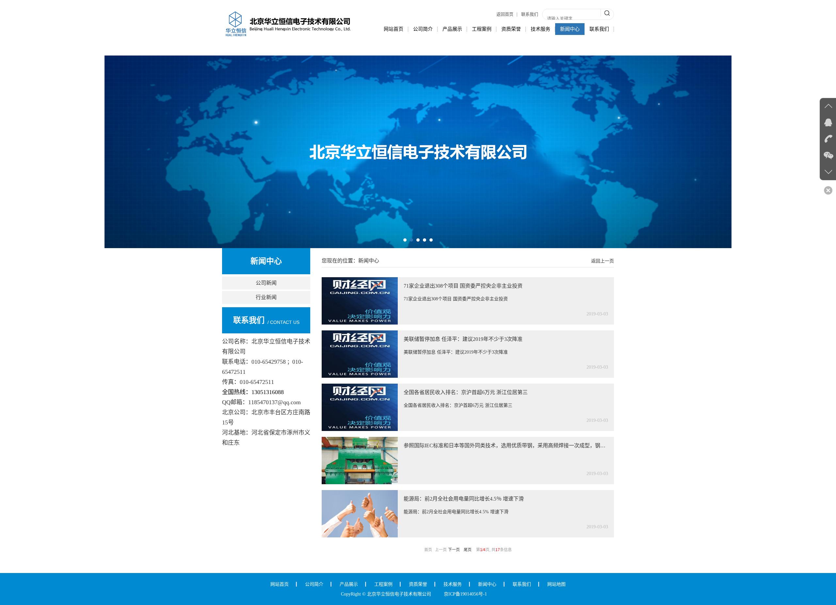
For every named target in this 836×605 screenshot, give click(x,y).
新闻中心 (570, 29)
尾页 (468, 550)
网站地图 (556, 584)
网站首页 (393, 29)
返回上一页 (602, 261)
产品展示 (452, 29)
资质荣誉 (511, 29)
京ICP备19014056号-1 (465, 594)
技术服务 (540, 29)
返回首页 (504, 14)
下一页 (454, 550)
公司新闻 (266, 283)
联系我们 (529, 14)
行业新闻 (266, 297)
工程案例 (481, 29)
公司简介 (423, 29)
